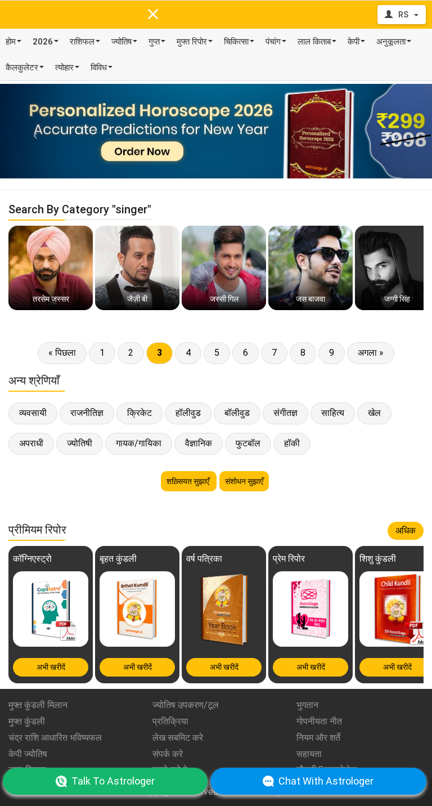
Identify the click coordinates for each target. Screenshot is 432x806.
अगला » (371, 352)
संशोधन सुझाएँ (244, 481)
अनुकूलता (391, 42)
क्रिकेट (139, 413)
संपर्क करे (167, 754)
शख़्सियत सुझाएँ (188, 481)
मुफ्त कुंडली (26, 721)
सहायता (309, 754)
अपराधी (31, 443)
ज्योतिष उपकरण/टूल (185, 705)
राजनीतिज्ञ (87, 413)
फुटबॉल (248, 443)
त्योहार (64, 67)
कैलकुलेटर (22, 67)
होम (11, 42)
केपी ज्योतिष (27, 754)
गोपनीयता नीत (319, 721)
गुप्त (154, 42)
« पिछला (62, 352)
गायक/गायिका (138, 443)
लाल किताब (314, 42)
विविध (99, 67)
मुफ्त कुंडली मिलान (38, 705)
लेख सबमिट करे (177, 737)
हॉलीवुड (188, 413)
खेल (374, 413)
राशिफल (82, 42)
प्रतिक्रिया (170, 721)
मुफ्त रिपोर (192, 42)
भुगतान (307, 705)
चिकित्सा (236, 42)
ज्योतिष (121, 42)
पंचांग (273, 42)
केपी (353, 42)
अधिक (405, 530)
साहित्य (332, 413)
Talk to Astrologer (113, 781)
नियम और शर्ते (318, 737)
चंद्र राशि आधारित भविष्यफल (55, 737)
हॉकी (292, 443)
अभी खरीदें (51, 666)
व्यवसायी (33, 413)
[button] (32, 131)
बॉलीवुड (237, 413)
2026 (43, 42)
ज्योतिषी (79, 443)
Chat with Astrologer (326, 781)
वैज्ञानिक (198, 443)
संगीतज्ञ (285, 413)
